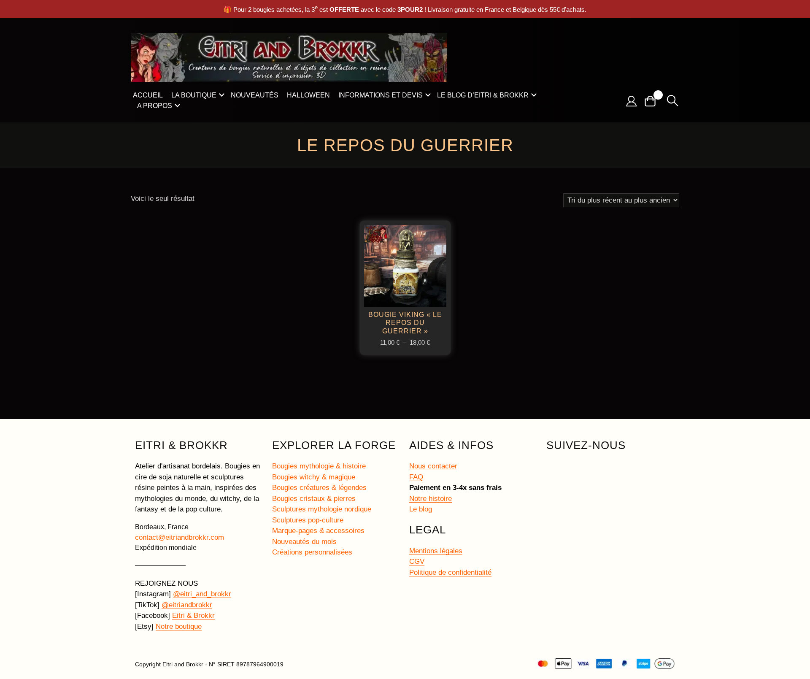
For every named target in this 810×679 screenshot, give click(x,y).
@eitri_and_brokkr (202, 594)
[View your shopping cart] (653, 101)
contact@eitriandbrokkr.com (179, 537)
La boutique (193, 95)
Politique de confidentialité (450, 572)
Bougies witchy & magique (313, 477)
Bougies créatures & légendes (319, 488)
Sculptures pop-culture (307, 520)
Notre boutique (179, 626)
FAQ (416, 477)
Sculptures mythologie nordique (321, 509)
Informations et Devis (380, 95)
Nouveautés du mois (304, 542)
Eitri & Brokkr (193, 615)
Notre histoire (430, 499)
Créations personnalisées (312, 552)
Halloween (308, 95)
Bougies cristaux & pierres (314, 499)
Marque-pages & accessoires (318, 531)
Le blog (420, 509)
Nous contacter (433, 466)
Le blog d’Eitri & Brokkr (483, 95)
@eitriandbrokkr (187, 605)
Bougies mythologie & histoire (319, 466)
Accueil (148, 95)
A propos (154, 105)
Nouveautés (254, 95)
